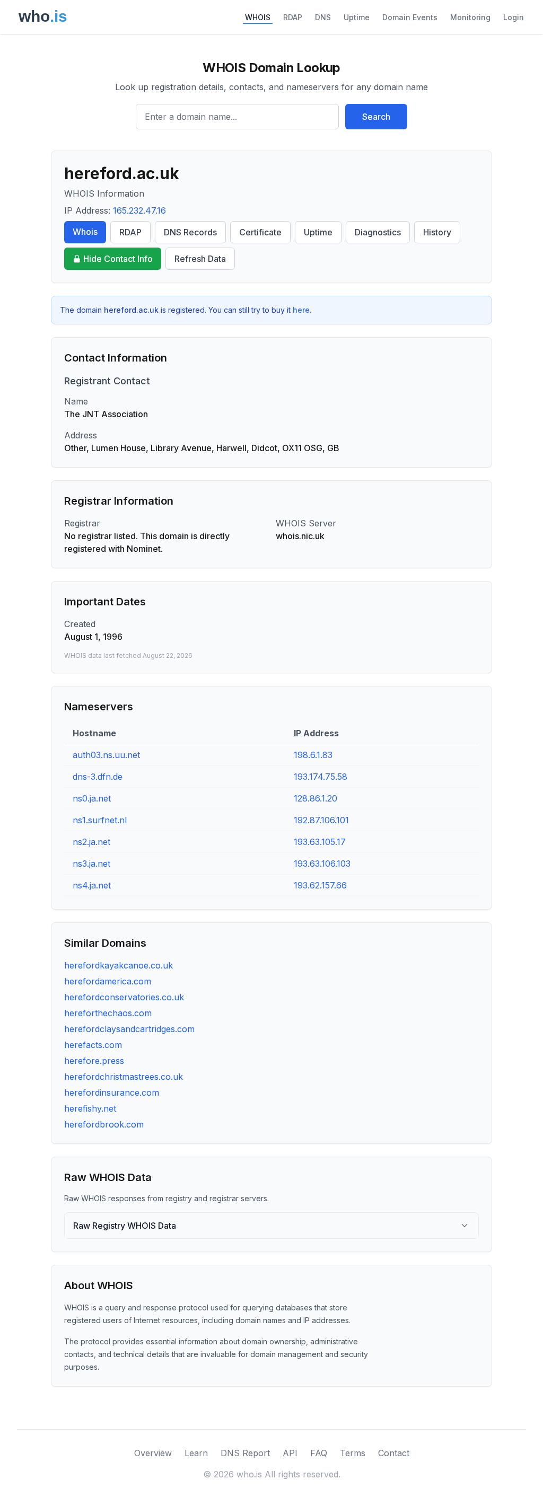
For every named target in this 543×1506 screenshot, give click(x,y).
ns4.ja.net (92, 885)
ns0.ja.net (92, 798)
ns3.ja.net (91, 863)
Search (376, 116)
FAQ (318, 1453)
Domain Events (409, 17)
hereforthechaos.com (108, 1013)
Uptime (357, 17)
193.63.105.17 (320, 841)
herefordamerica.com (107, 981)
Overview (153, 1453)
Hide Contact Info (118, 258)
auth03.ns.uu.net (106, 755)
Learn (196, 1453)
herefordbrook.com (104, 1124)
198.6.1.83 (313, 755)
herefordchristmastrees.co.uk (123, 1076)
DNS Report (245, 1453)
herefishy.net (90, 1108)
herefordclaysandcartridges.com (129, 1029)
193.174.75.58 (320, 776)
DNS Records (190, 232)
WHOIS (257, 17)
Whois (85, 231)
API (290, 1453)
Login (513, 17)
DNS (323, 17)
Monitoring (470, 17)
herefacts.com (93, 1045)
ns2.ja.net (91, 841)
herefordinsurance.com (111, 1092)
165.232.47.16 (139, 210)
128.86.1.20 (315, 798)
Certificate (260, 232)
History (437, 232)
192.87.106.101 (321, 820)
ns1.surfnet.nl (100, 820)
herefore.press (94, 1060)
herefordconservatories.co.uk (124, 997)
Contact (393, 1453)
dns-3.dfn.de (97, 776)
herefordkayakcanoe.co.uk (118, 965)
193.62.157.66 (320, 885)
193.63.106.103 (322, 863)
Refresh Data (200, 258)
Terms (352, 1453)
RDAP (292, 17)
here (301, 309)
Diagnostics (378, 232)
